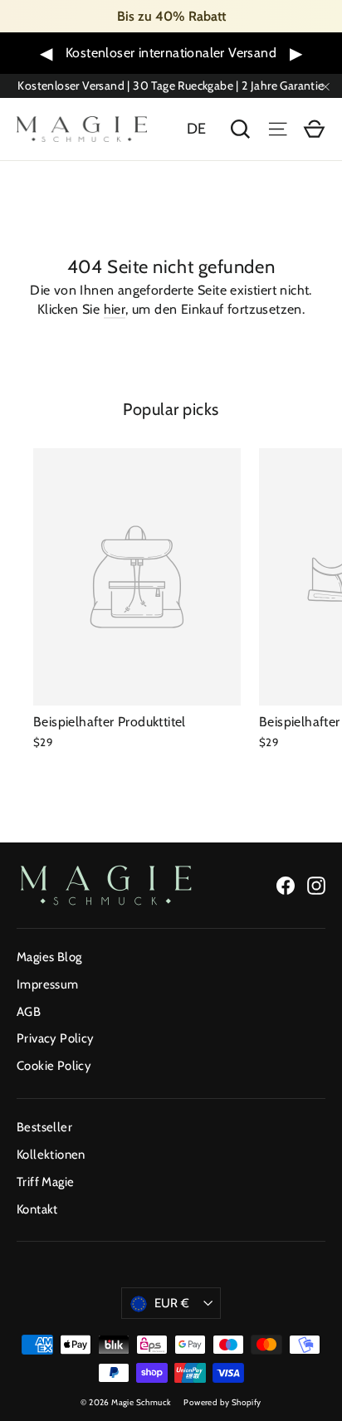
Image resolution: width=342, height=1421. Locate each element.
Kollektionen (51, 1154)
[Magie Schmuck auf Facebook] (285, 885)
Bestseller (44, 1127)
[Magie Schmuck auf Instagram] (316, 885)
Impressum (48, 984)
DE (197, 129)
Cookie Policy (54, 1065)
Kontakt (37, 1209)
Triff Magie (45, 1181)
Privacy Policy (56, 1038)
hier (115, 309)
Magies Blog (49, 957)
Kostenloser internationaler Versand (171, 53)
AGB (29, 1011)
